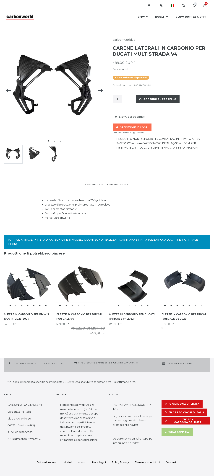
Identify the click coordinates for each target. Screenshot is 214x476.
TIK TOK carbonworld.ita (187, 421)
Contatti (171, 462)
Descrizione (94, 184)
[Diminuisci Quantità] (131, 99)
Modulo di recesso (74, 462)
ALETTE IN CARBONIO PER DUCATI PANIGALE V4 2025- (184, 316)
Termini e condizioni (147, 462)
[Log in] (149, 5)
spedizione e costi (134, 127)
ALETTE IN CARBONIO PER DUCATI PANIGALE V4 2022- (132, 316)
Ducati (160, 16)
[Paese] (172, 5)
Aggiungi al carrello (160, 99)
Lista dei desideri (132, 117)
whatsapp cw (179, 432)
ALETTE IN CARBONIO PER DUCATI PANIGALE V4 (79, 316)
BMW (141, 16)
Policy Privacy (120, 462)
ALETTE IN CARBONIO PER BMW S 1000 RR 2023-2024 (26, 316)
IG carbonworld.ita (184, 403)
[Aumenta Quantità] (126, 99)
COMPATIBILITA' (118, 184)
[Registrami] (161, 5)
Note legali (99, 462)
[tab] (94, 184)
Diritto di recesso (47, 462)
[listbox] (28, 284)
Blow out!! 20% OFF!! (191, 16)
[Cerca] (183, 5)
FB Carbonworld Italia (186, 412)
